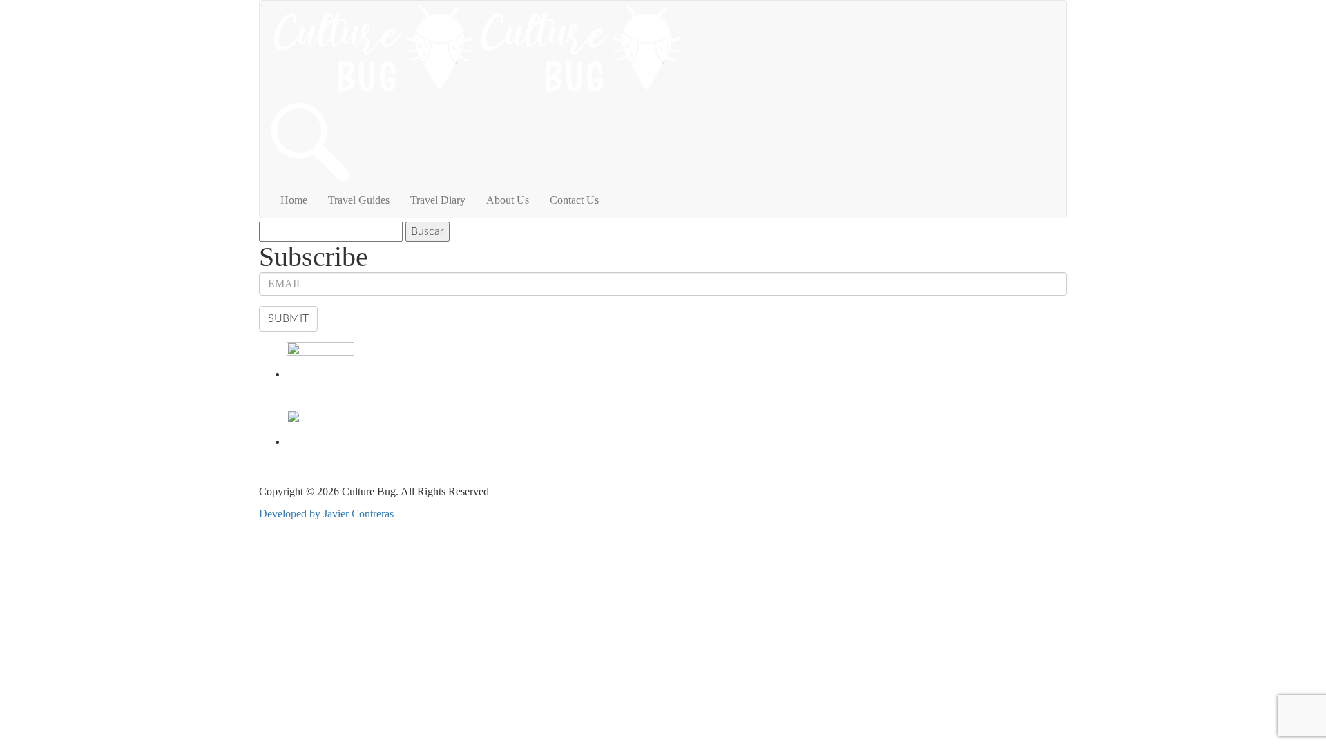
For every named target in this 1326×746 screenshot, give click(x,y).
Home (293, 200)
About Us (507, 200)
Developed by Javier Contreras (326, 513)
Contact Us (574, 200)
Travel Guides (359, 200)
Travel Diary (437, 200)
